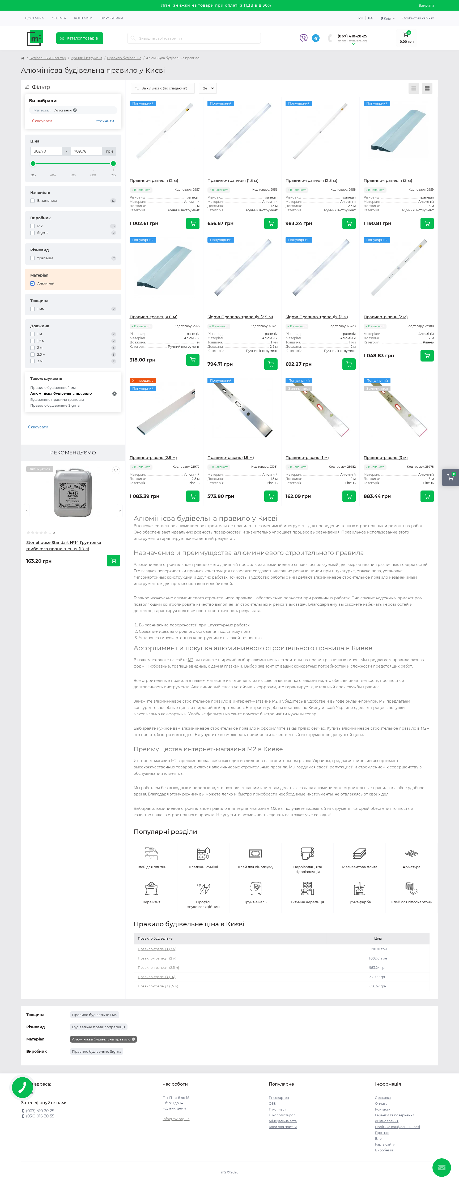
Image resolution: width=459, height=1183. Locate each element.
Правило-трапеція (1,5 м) (232, 180)
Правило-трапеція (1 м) (153, 316)
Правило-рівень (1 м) (307, 457)
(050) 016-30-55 (352, 41)
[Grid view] (427, 88)
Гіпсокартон (279, 1098)
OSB (272, 1103)
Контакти (83, 18)
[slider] (33, 163)
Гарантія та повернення (394, 1115)
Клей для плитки (283, 1127)
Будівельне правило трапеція (57, 399)
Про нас (382, 1133)
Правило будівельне (124, 58)
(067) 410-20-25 (352, 36)
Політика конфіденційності (397, 1127)
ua (370, 18)
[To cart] (113, 560)
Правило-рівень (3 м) (386, 457)
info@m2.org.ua (176, 1119)
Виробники (111, 18)
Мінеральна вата (283, 1121)
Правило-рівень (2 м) (386, 316)
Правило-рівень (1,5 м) (230, 457)
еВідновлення (386, 1121)
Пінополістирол (282, 1115)
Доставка (34, 18)
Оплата (59, 18)
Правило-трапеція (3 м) (388, 180)
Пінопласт (277, 1109)
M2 (190, 659)
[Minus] (141, 514)
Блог (379, 1139)
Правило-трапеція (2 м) (154, 180)
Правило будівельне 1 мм (53, 387)
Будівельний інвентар (47, 58)
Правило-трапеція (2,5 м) (311, 180)
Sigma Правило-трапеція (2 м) (317, 316)
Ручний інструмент (86, 58)
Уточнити (105, 121)
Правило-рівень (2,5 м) (153, 457)
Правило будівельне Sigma (55, 405)
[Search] (133, 38)
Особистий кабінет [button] (418, 18)
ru (360, 18)
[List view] (414, 88)
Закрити (426, 5)
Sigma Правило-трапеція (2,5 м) (240, 316)
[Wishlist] (116, 470)
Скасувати (42, 121)
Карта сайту (385, 1144)
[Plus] (187, 514)
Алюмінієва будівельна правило (61, 393)
